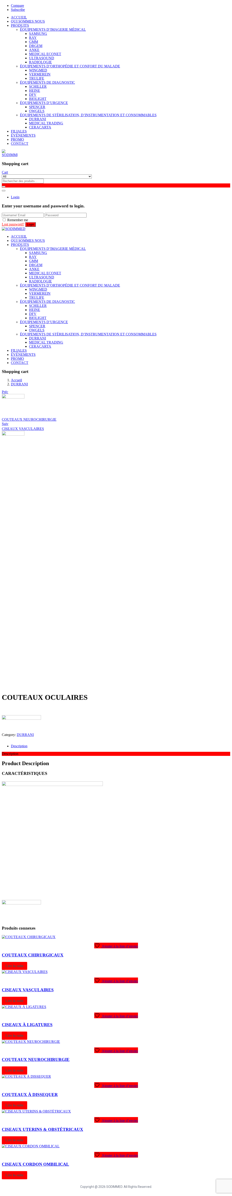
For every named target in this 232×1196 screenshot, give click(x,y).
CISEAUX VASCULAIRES (28, 989)
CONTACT (19, 143)
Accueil (16, 380)
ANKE (34, 50)
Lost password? (13, 224)
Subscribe (18, 10)
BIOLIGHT (37, 99)
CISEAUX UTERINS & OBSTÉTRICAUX (42, 1129)
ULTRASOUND (41, 58)
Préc (5, 392)
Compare (17, 5)
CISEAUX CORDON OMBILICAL (35, 1164)
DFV (32, 95)
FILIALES (19, 131)
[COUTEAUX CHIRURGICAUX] (29, 937)
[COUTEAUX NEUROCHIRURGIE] (31, 1042)
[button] (5, 172)
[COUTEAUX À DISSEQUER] (26, 1076)
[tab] (120, 746)
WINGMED (38, 70)
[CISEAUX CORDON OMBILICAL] (31, 1146)
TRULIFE (36, 78)
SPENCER (37, 107)
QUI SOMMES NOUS (28, 21)
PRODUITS (20, 25)
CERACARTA (40, 127)
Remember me (17, 220)
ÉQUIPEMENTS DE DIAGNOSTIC (47, 82)
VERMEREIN (40, 74)
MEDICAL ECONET (45, 54)
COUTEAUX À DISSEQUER (30, 1094)
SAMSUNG (38, 34)
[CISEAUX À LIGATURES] (24, 1007)
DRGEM (35, 46)
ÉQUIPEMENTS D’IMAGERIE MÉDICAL (53, 29)
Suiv (5, 424)
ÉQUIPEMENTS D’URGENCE (44, 103)
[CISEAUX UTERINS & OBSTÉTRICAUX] (36, 1111)
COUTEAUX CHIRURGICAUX (32, 955)
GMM (33, 42)
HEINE (34, 91)
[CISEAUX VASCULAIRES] (25, 972)
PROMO (17, 139)
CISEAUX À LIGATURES (27, 1024)
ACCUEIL (19, 17)
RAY (33, 38)
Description (19, 746)
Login (15, 197)
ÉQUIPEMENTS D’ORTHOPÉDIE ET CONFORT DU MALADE (70, 66)
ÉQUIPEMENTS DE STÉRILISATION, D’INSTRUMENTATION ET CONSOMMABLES (88, 115)
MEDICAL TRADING (46, 123)
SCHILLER (38, 86)
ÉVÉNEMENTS (23, 135)
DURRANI (37, 119)
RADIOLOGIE (40, 62)
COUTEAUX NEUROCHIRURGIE (36, 1059)
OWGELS (36, 111)
